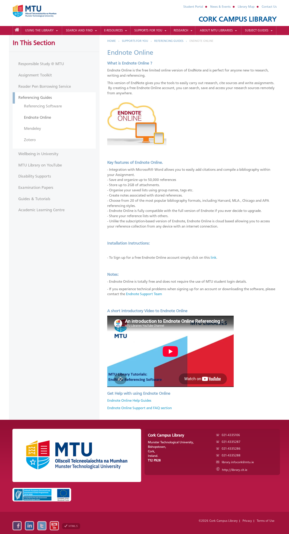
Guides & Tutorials (34, 199)
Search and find (79, 30)
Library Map (246, 6)
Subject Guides (256, 30)
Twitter (42, 525)
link (213, 258)
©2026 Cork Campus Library (218, 520)
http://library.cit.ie (234, 470)
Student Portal (193, 6)
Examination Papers (35, 188)
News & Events (220, 6)
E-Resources (113, 30)
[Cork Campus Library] (39, 10)
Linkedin (29, 525)
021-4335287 (230, 442)
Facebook (17, 525)
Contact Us (269, 6)
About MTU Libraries (216, 30)
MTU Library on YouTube (40, 165)
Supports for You (148, 30)
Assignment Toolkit (35, 75)
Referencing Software (43, 106)
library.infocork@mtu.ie (237, 462)
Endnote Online (37, 118)
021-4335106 (230, 435)
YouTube (54, 525)
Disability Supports (34, 176)
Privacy (247, 520)
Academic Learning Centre (41, 210)
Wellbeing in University (38, 154)
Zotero (30, 140)
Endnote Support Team (144, 294)
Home (111, 41)
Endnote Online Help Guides (129, 401)
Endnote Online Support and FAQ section (139, 408)
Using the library (39, 30)
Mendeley (32, 129)
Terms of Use (265, 520)
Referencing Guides (35, 98)
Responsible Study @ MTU (41, 64)
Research (181, 30)
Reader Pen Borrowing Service (44, 87)
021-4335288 (230, 455)
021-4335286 (230, 448)
